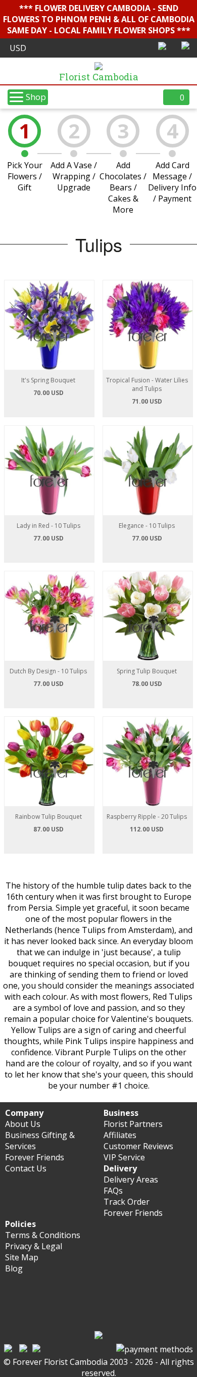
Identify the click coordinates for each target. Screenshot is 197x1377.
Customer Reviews (138, 1146)
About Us (22, 1123)
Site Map (21, 1257)
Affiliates (120, 1135)
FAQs (113, 1190)
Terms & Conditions (42, 1235)
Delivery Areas (131, 1179)
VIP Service (124, 1157)
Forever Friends (34, 1157)
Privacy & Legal (33, 1246)
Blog (14, 1268)
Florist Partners (133, 1123)
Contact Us (25, 1168)
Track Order (127, 1201)
